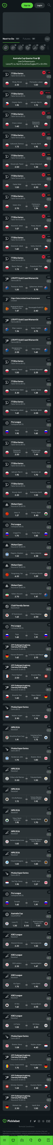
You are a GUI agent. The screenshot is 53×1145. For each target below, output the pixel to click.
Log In (39, 5)
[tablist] (26, 39)
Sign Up (27, 5)
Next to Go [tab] (11, 38)
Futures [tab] (29, 38)
